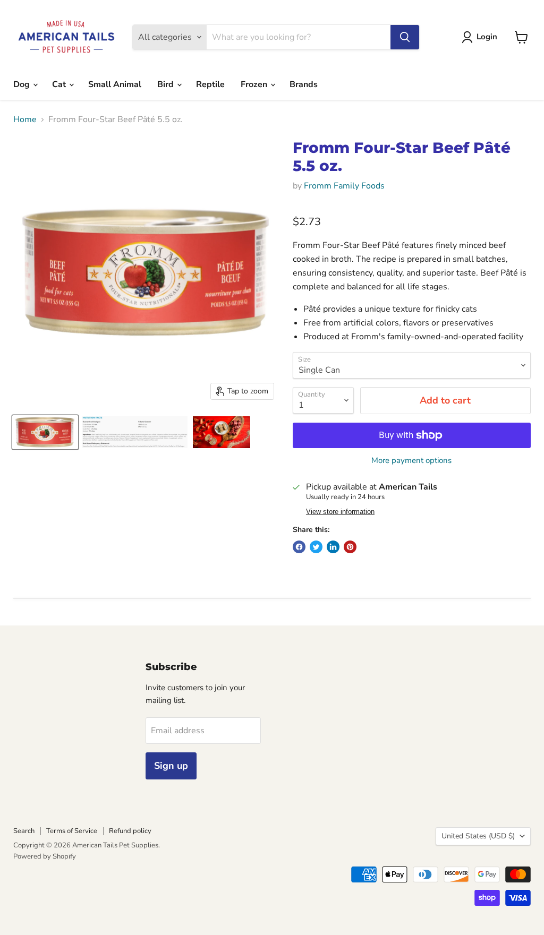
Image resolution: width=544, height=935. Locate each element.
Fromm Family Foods (344, 186)
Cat (60, 84)
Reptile (210, 84)
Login (487, 36)
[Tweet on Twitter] (316, 547)
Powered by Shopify (44, 856)
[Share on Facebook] (299, 547)
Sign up (171, 765)
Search (24, 831)
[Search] (404, 37)
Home (25, 119)
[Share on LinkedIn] (333, 547)
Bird (166, 84)
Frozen (255, 84)
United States (478, 836)
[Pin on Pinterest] (350, 547)
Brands (304, 84)
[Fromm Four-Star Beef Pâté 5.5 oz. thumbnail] (45, 432)
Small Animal (114, 84)
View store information (340, 512)
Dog (22, 84)
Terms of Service (71, 831)
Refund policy (130, 831)
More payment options (411, 460)
